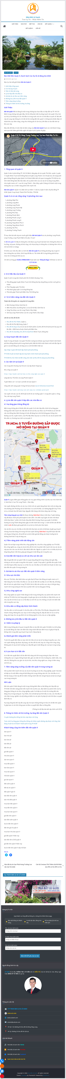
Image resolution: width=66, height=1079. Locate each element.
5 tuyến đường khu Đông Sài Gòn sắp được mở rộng (21, 717)
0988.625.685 (11, 1013)
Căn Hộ (40, 24)
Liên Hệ (38, 28)
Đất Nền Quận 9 (8, 72)
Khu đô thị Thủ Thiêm (14, 322)
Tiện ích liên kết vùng (12, 91)
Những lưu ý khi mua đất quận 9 (16, 99)
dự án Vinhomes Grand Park (44, 386)
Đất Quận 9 (29, 28)
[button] (53, 24)
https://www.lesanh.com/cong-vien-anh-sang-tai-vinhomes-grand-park (26, 390)
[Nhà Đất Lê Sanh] (4, 26)
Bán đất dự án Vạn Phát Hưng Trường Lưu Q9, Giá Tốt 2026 (18, 865)
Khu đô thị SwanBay (13, 332)
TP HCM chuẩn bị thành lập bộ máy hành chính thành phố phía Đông (26, 354)
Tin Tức (16, 72)
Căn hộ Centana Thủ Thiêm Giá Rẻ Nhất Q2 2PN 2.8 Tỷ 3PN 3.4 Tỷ (49, 865)
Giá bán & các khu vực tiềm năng (16, 96)
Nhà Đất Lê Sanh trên (15, 1045)
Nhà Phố (24, 24)
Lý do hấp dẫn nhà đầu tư (14, 94)
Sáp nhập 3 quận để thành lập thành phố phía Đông (21, 350)
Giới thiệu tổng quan (12, 86)
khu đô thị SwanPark (26, 332)
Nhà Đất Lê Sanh (33, 17)
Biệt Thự (32, 24)
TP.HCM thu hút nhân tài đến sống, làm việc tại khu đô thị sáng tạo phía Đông (29, 358)
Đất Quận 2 (48, 24)
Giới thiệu (15, 24)
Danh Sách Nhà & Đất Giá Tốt (16, 1059)
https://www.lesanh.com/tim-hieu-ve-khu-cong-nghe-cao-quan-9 (24, 374)
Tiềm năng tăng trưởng (13, 101)
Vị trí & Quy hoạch (11, 89)
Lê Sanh (15, 79)
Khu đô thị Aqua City (13, 327)
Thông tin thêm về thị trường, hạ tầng (18, 103)
